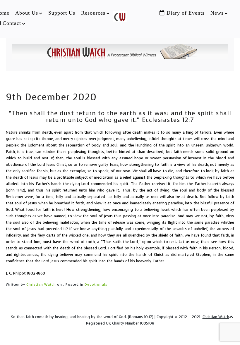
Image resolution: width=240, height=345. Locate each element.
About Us (26, 13)
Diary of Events (185, 13)
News (217, 13)
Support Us (61, 13)
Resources (93, 13)
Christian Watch (41, 284)
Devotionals (96, 284)
